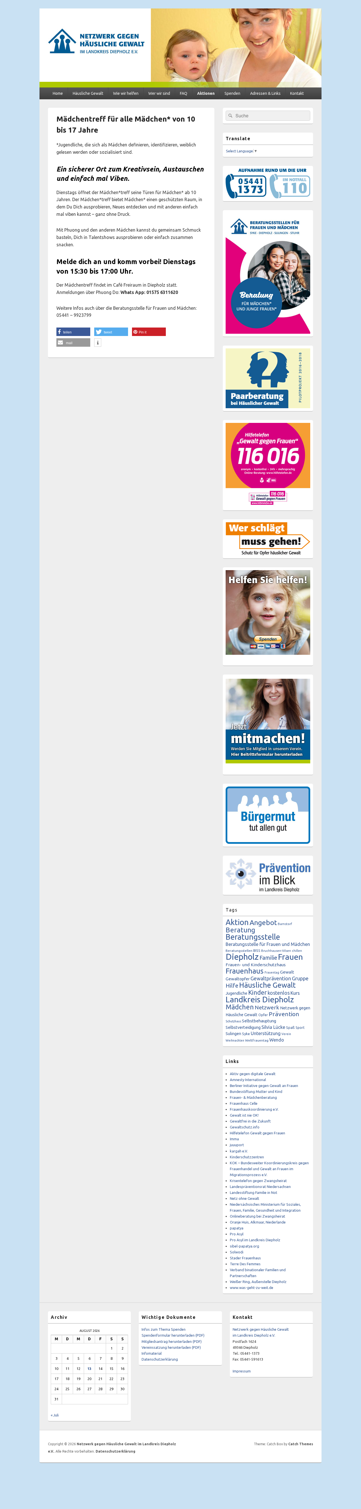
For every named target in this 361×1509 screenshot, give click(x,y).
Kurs (295, 993)
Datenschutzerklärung (160, 1359)
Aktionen (206, 93)
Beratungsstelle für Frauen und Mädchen (268, 944)
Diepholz (242, 956)
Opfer (263, 1015)
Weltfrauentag (256, 1040)
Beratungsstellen (239, 950)
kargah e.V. (239, 1151)
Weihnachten (235, 1040)
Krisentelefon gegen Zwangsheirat (258, 1181)
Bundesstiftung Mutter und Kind (256, 1091)
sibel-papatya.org (244, 1246)
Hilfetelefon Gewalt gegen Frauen (257, 1133)
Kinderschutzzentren (247, 1157)
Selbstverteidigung (243, 1027)
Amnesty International (248, 1080)
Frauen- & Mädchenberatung (253, 1097)
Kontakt (297, 93)
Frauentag (272, 972)
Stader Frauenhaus (245, 1258)
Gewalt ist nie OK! (244, 1115)
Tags (231, 909)
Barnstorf (285, 924)
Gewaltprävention (270, 978)
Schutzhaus (233, 1021)
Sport (300, 1027)
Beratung (240, 930)
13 (89, 1368)
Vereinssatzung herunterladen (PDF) (171, 1347)
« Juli (55, 1415)
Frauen (290, 956)
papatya (236, 1228)
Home (58, 93)
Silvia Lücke (273, 1027)
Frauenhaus (245, 971)
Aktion (237, 922)
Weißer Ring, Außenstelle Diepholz (258, 1282)
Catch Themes (300, 1444)
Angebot (263, 922)
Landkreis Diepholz (260, 999)
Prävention (284, 1014)
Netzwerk (267, 1007)
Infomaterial (152, 1353)
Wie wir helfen (125, 93)
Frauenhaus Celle (243, 1103)
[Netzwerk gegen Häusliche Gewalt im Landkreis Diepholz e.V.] (180, 85)
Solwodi (236, 1252)
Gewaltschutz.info (244, 1127)
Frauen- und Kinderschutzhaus (256, 964)
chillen (297, 950)
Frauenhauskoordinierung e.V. (254, 1109)
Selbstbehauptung (259, 1020)
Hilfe (232, 985)
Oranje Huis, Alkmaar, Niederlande (258, 1222)
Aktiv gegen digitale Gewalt (253, 1074)
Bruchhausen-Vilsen (276, 950)
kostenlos (279, 993)
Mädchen (240, 1007)
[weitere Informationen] (97, 343)
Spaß (290, 1027)
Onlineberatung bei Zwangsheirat (257, 1216)
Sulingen (233, 1033)
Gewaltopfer (238, 978)
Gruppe (300, 978)
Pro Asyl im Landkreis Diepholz (255, 1240)
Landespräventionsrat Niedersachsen (260, 1187)
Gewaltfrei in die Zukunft (250, 1121)
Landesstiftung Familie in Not (253, 1192)
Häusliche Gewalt (88, 93)
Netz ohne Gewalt (244, 1198)
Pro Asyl (236, 1234)
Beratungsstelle (253, 937)
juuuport (237, 1145)
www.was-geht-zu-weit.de (251, 1288)
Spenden (232, 93)
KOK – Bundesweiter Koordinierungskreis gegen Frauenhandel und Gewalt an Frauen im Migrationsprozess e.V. (269, 1169)
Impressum (242, 1371)
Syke (246, 1034)
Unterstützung (266, 1033)
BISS (256, 950)
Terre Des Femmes (245, 1264)
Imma (234, 1139)
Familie (268, 957)
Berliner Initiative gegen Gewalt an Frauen (264, 1086)
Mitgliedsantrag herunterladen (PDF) (172, 1341)
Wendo (276, 1039)
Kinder (257, 992)
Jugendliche (236, 993)
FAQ (183, 93)
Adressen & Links (265, 93)
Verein (286, 1034)
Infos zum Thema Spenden (164, 1329)
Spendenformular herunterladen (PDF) (173, 1335)
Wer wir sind (159, 93)
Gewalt (287, 972)
